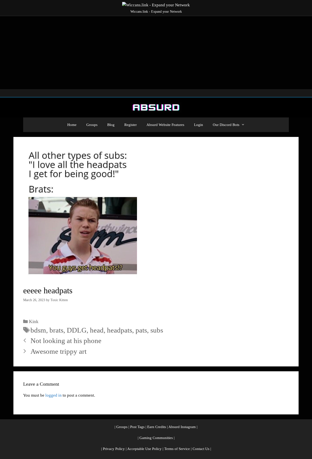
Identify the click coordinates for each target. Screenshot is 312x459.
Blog (111, 125)
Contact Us (201, 449)
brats (56, 330)
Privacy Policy (114, 449)
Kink (34, 321)
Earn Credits (156, 427)
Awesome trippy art (58, 351)
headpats (119, 330)
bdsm (38, 330)
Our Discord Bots (226, 125)
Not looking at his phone (65, 340)
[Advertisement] (156, 53)
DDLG (77, 330)
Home (72, 125)
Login (198, 125)
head (97, 330)
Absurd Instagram (182, 427)
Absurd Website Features (165, 125)
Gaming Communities (156, 438)
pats (141, 330)
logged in (53, 395)
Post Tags (137, 427)
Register (130, 125)
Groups (92, 125)
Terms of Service (177, 449)
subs (156, 330)
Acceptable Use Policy (144, 449)
